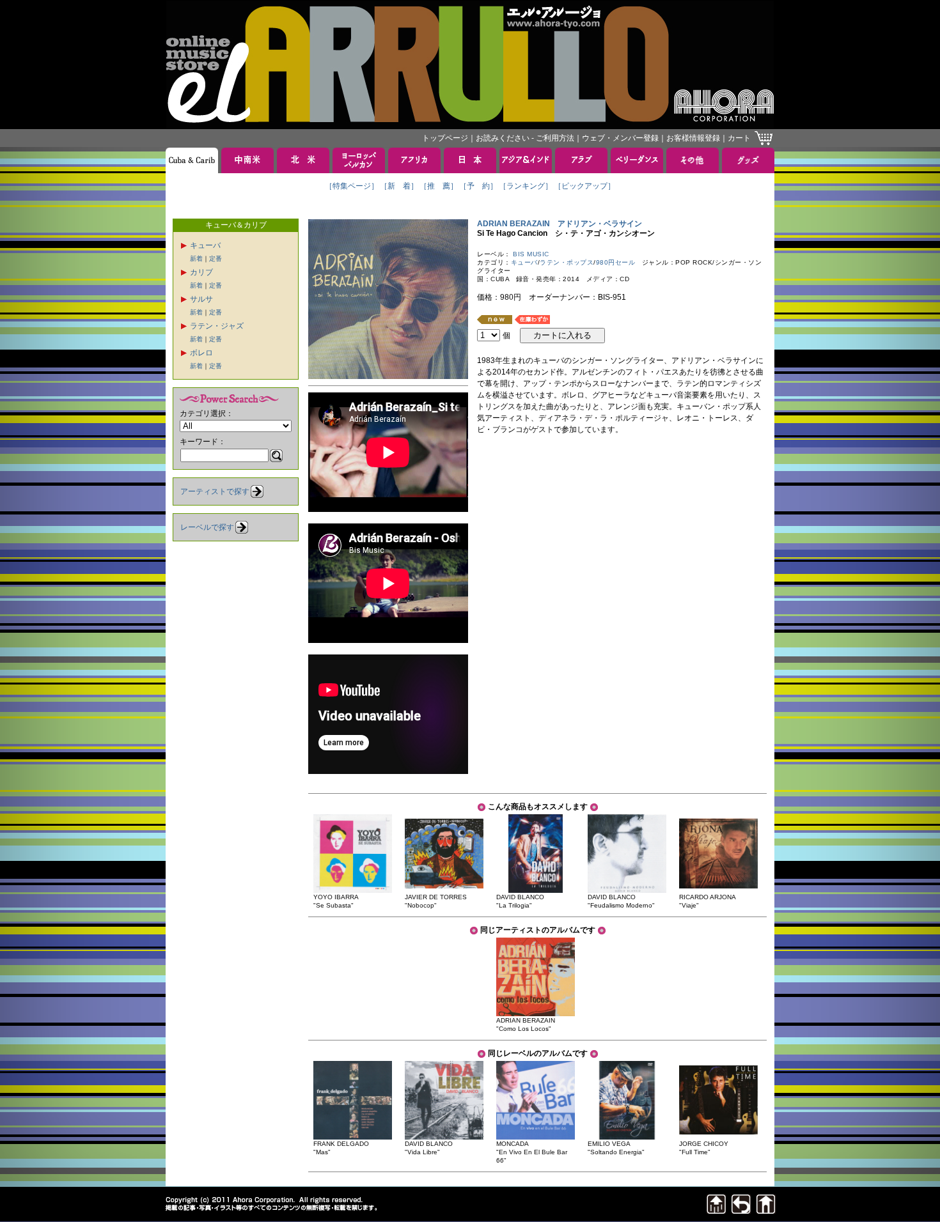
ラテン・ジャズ (217, 325)
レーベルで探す (207, 527)
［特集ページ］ (352, 186)
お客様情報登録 (693, 138)
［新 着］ (399, 186)
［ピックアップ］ (584, 186)
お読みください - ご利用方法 (525, 138)
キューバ (205, 245)
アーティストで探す (214, 491)
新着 (196, 258)
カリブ (201, 272)
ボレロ (201, 352)
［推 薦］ (438, 186)
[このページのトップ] (716, 1210)
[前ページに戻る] (741, 1210)
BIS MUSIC (531, 254)
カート (739, 138)
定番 (215, 258)
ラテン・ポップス (566, 262)
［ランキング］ (525, 186)
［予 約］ (478, 186)
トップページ (445, 138)
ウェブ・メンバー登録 (620, 138)
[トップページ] (766, 1210)
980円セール (616, 262)
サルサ (201, 299)
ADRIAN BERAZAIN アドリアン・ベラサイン (559, 223)
